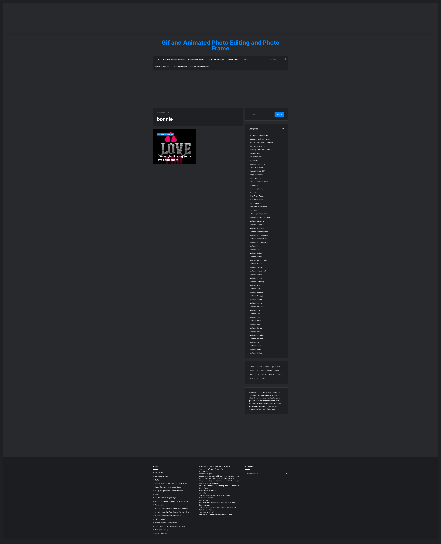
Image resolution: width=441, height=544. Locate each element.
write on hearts (255, 289)
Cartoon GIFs (255, 153)
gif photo (202, 493)
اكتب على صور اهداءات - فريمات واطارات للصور (214, 495)
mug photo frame (256, 200)
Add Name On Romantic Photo (261, 142)
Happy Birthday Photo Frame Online (168, 487)
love (262, 370)
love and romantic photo (259, 182)
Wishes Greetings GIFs (258, 214)
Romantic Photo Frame (258, 207)
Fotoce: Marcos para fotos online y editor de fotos (217, 503)
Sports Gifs (254, 210)
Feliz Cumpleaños (205, 510)
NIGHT (252, 374)
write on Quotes (256, 328)
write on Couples (256, 264)
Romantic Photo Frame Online (166, 523)
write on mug (255, 317)
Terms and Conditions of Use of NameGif (170, 526)
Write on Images (161, 533)
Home (157, 59)
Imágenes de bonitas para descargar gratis (214, 466)
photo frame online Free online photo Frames (171, 508)
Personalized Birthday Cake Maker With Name (215, 515)
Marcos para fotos (205, 500)
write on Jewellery (257, 303)
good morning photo (257, 164)
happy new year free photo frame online (169, 491)
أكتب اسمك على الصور (206, 512)
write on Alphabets (257, 221)
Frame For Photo (256, 157)
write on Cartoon (256, 253)
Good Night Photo (256, 167)
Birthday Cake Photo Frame (260, 150)
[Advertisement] (220, 19)
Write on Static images (196, 59)
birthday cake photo (257, 146)
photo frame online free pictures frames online (172, 512)
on (258, 374)
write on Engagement (258, 271)
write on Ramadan (257, 335)
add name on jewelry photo (260, 139)
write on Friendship (257, 282)
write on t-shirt (255, 342)
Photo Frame (233, 59)
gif (273, 367)
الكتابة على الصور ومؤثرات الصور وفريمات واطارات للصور (217, 507)
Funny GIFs (254, 160)
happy (252, 370)
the (279, 374)
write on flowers (256, 274)
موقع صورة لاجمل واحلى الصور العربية (211, 469)
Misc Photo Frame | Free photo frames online (171, 501)
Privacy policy (160, 519)
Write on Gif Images (162, 530)
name (277, 370)
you (257, 378)
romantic (272, 374)
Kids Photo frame (256, 178)
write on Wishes (256, 353)
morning (269, 370)
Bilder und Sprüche (206, 498)
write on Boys (255, 246)
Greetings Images (180, 66)
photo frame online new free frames (168, 516)
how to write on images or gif (165, 498)
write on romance (256, 339)
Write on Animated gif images (173, 59)
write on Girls (255, 285)
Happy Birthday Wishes (207, 490)
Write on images (256, 299)
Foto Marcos (203, 471)
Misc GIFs (253, 192)
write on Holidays (256, 292)
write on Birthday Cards (259, 239)
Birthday (252, 367)
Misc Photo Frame (257, 196)
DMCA (157, 480)
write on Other (255, 321)
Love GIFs (254, 185)
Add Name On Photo (162, 66)
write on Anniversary (257, 228)
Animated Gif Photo (162, 476)
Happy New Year (256, 175)
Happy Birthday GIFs (257, 171)
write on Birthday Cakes (259, 232)
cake (260, 367)
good (278, 367)
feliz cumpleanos (205, 505)
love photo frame (256, 189)
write (251, 378)
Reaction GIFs (255, 203)
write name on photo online (199, 66)
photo (244, 59)
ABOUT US (159, 473)
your (263, 378)
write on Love (255, 310)
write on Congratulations (259, 260)
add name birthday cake (259, 135)
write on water (255, 346)
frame (267, 367)
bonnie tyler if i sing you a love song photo (174, 158)
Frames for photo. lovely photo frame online (171, 483)
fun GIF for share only (216, 59)
